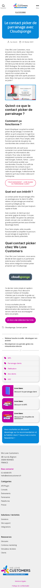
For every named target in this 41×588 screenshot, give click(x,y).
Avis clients (12, 374)
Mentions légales (20, 581)
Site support (6, 523)
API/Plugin (5, 486)
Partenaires (5, 497)
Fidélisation (12, 368)
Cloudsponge (10, 327)
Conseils (4, 489)
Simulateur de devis (8, 549)
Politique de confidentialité (20, 586)
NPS (9, 358)
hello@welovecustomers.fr (11, 475)
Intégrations (6, 527)
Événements (5, 493)
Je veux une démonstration (20, 320)
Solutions (4, 519)
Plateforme (20, 12)
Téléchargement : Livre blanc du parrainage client (20, 183)
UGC (9, 379)
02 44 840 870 (6, 473)
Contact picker (21, 327)
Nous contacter (7, 469)
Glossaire (4, 541)
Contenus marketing (9, 545)
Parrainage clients (15, 363)
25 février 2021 (27, 42)
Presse (3, 505)
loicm (15, 42)
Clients (3, 553)
